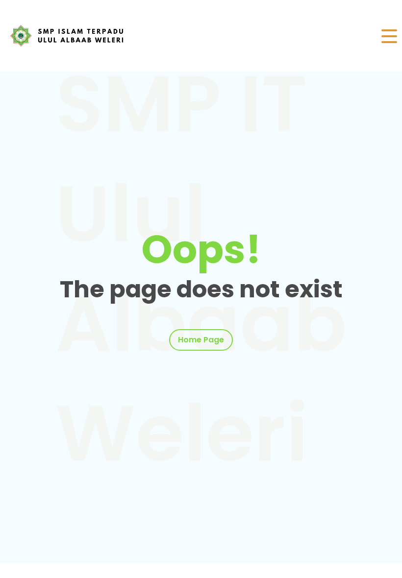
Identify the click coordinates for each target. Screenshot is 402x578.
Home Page (201, 339)
